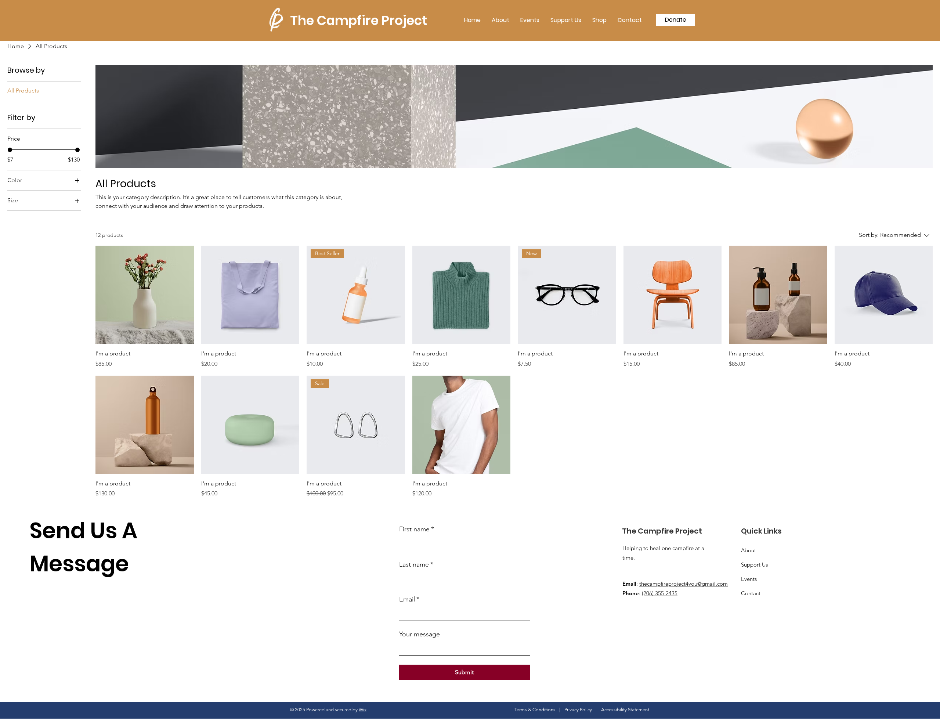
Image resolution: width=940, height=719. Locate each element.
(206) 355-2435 (659, 593)
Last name (416, 564)
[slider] (10, 149)
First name (416, 529)
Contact (750, 593)
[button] (675, 20)
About (748, 550)
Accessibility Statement (625, 709)
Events (749, 578)
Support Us (754, 564)
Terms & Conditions (535, 709)
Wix (362, 709)
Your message (419, 634)
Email (409, 599)
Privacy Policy (578, 709)
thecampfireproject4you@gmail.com (683, 583)
